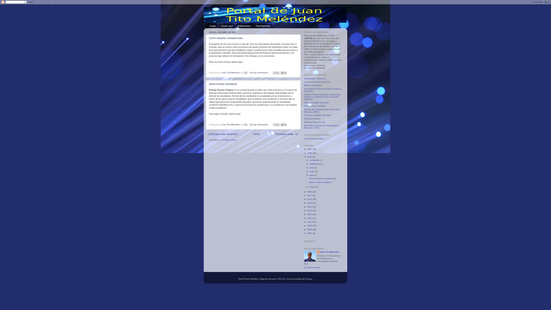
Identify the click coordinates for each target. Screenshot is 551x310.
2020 (310, 153)
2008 (310, 230)
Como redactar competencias (226, 38)
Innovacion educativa (313, 139)
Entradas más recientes (223, 134)
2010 (310, 222)
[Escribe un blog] (277, 72)
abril (312, 175)
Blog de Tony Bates (313, 85)
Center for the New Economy (317, 82)
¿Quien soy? (227, 26)
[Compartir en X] (279, 72)
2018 (310, 192)
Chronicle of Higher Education (317, 115)
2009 (310, 226)
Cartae (212, 26)
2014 (310, 207)
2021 (310, 149)
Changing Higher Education (316, 103)
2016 (310, 199)
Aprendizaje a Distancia (315, 78)
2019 (310, 157)
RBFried (281, 279)
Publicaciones (244, 26)
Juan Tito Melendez (329, 252)
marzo (313, 187)
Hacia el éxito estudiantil (223, 84)
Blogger (308, 279)
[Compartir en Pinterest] (285, 72)
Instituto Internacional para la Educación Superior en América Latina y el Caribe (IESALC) (322, 97)
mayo (312, 171)
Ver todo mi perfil (312, 268)
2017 (310, 196)
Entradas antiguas (286, 134)
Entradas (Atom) (229, 140)
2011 (309, 218)
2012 (310, 214)
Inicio (256, 134)
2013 (310, 211)
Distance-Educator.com (314, 122)
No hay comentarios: (259, 73)
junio (312, 168)
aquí (240, 62)
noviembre (315, 160)
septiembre (315, 164)
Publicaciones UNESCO (315, 106)
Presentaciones (263, 26)
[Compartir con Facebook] (282, 72)
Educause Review (312, 119)
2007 (310, 233)
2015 (310, 203)
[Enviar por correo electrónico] (274, 72)
